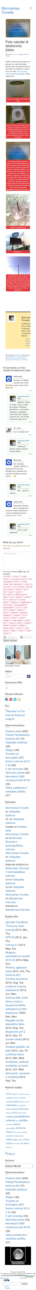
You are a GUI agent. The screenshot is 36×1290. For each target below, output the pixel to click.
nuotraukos (22, 358)
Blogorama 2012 (15, 1031)
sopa (19, 1132)
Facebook (28, 341)
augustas (27, 1094)
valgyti (15, 1139)
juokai (8, 1109)
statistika (24, 1132)
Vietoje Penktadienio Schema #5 (18, 736)
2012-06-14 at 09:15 (19, 462)
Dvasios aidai (13, 731)
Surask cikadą (14, 1039)
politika (23, 1120)
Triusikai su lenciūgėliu (12, 755)
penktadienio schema (18, 1118)
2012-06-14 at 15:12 (23, 528)
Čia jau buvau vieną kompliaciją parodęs (16, 72)
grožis (25, 356)
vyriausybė (16, 1143)
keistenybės (23, 1108)
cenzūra (22, 1097)
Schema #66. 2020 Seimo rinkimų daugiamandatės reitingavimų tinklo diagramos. (17, 1005)
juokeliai (14, 1109)
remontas (9, 1124)
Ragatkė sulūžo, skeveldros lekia (15, 1022)
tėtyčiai (21, 1136)
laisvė (20, 1113)
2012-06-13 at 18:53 (19, 430)
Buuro (15, 428)
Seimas (9, 1131)
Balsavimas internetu (14, 900)
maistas (10, 1116)
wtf (22, 1143)
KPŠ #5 (10, 937)
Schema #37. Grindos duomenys (17, 977)
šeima (26, 1143)
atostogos (21, 1094)
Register (7, 1288)
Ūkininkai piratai (15, 772)
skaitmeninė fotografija (13, 360)
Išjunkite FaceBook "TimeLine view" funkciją (17, 925)
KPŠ (15, 1112)
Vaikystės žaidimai (16, 742)
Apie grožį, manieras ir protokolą (18, 1075)
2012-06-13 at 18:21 (19, 378)
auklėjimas (9, 1098)
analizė (14, 1094)
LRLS (24, 1113)
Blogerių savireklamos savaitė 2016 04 (18, 956)
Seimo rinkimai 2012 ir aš (18, 763)
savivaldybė (10, 1128)
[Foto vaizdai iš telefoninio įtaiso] (18, 28)
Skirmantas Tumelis (11, 10)
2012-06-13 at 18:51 (23, 400)
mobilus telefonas (11, 358)
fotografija (19, 356)
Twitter (27, 339)
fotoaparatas (10, 356)
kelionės (9, 1113)
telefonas (25, 360)
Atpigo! (10, 750)
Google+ (28, 345)
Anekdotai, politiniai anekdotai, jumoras (17, 1063)
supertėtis (9, 1136)
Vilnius (26, 1139)
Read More (23, 1278)
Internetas (11, 1105)
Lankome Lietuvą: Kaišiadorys (16, 988)
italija (18, 1105)
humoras (27, 1102)
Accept (15, 1278)
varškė (20, 1140)
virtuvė (9, 1143)
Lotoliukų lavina (15, 1054)
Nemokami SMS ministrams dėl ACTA (18, 778)
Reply (30, 390)
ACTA (8, 1093)
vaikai (9, 1139)
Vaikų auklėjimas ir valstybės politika (17, 789)
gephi (16, 1101)
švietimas (9, 1147)
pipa (17, 1121)
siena (15, 1132)
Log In (7, 1286)
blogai (16, 1098)
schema (20, 1128)
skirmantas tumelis (23, 396)
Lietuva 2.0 (12, 945)
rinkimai (16, 1124)
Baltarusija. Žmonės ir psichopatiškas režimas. (14, 843)
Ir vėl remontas (14, 769)
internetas (18, 355)
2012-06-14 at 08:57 (23, 444)
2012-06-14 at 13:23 (19, 503)
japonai (23, 1105)
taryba (16, 1136)
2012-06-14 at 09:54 (23, 488)
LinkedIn (28, 343)
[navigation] (18, 1284)
